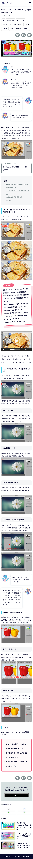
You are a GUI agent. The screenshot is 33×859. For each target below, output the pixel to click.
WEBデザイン (20, 20)
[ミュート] (26, 349)
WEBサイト (16, 795)
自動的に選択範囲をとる (14, 197)
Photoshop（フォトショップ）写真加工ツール (24, 836)
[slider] (15, 349)
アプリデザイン (7, 24)
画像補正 (26, 29)
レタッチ (5, 29)
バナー (27, 24)
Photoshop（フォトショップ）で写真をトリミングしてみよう (24, 845)
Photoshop (10, 20)
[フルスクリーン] (29, 349)
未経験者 (18, 29)
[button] (16, 341)
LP (3, 20)
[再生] (4, 349)
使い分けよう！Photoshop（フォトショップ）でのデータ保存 (24, 826)
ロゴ (11, 29)
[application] (16, 341)
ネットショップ (18, 24)
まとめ (8, 200)
